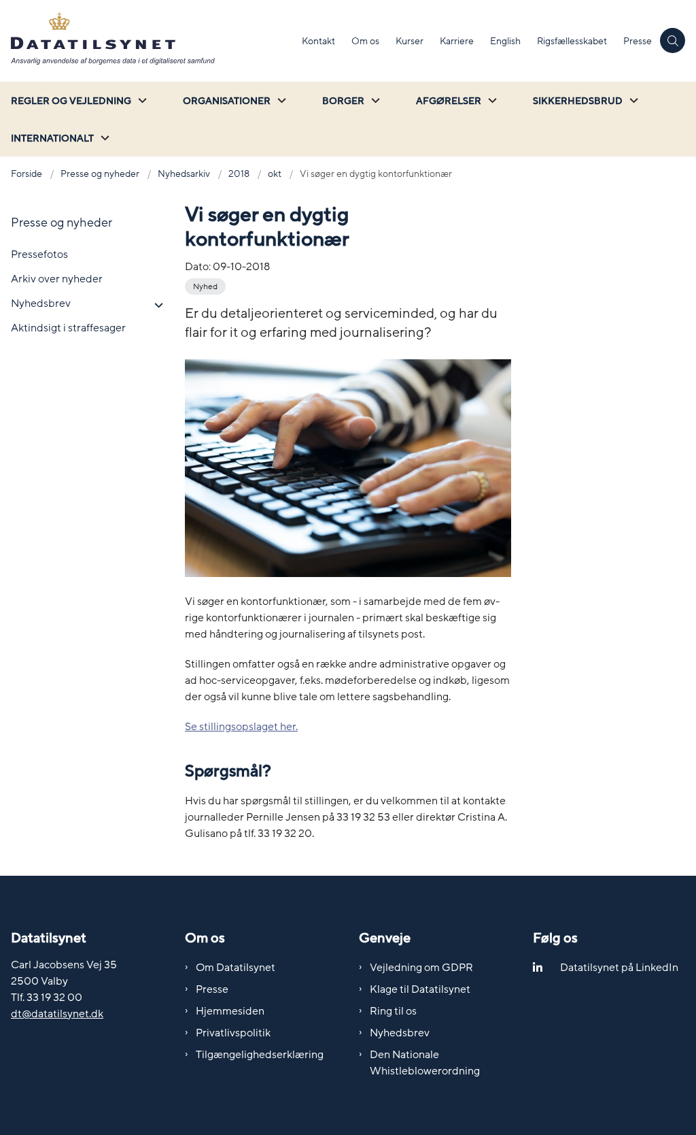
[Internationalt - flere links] (103, 138)
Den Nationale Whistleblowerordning (425, 1063)
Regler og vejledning (71, 101)
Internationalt (52, 138)
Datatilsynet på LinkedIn (619, 967)
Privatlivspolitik (233, 1032)
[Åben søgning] (672, 40)
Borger (343, 101)
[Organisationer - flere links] (280, 100)
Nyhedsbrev (400, 1032)
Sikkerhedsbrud (578, 101)
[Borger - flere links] (373, 100)
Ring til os (393, 1011)
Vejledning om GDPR (421, 967)
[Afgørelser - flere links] (490, 100)
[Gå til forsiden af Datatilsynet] (147, 40)
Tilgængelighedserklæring (260, 1054)
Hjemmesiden (230, 1011)
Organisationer (227, 101)
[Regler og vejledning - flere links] (140, 100)
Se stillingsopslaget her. (241, 726)
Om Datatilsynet (235, 967)
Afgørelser (448, 101)
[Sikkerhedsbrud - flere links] (632, 100)
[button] (155, 305)
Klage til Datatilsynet (420, 989)
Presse (212, 989)
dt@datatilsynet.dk (57, 1013)
